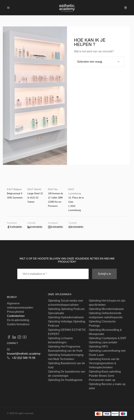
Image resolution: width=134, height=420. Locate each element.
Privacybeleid (15, 311)
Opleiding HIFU (98, 346)
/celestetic (16, 226)
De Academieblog (18, 320)
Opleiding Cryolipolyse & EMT (107, 338)
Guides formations (18, 324)
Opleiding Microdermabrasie (106, 308)
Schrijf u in (104, 273)
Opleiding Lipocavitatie (103, 342)
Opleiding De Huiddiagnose (65, 379)
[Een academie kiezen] (125, 7)
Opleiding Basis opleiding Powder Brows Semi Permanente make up (105, 375)
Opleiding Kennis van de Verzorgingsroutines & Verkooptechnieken (104, 363)
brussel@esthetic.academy (23, 353)
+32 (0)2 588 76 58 (23, 357)
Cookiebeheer (16, 315)
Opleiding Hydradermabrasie (66, 317)
